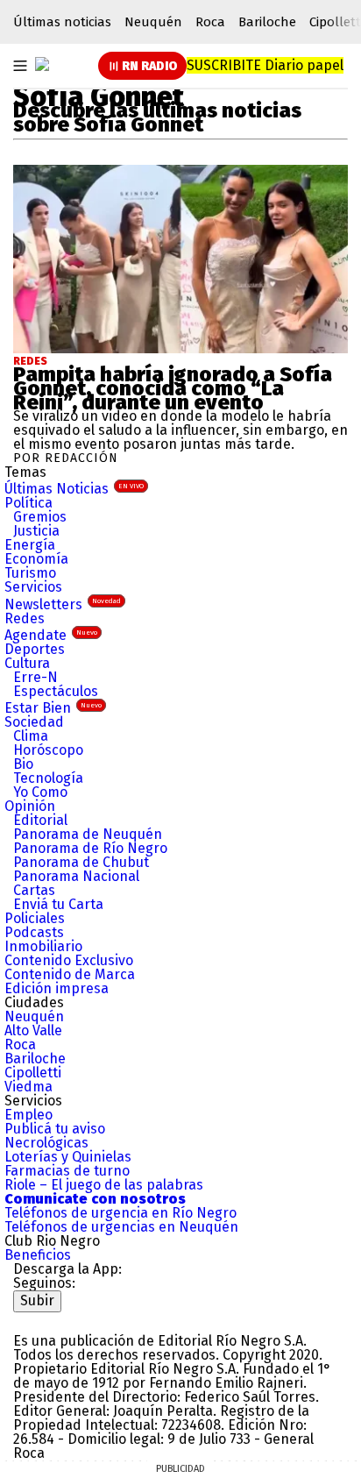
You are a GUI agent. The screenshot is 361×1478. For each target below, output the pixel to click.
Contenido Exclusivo (68, 960)
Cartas (34, 890)
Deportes (34, 649)
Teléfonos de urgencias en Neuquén (121, 1227)
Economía (36, 559)
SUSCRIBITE (265, 65)
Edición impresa (56, 988)
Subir (37, 1300)
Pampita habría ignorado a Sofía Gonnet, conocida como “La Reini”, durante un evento (172, 388)
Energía (29, 544)
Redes (30, 361)
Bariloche (267, 22)
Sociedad (34, 722)
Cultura (27, 663)
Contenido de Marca (69, 974)
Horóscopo (48, 750)
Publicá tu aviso (54, 1128)
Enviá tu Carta (58, 904)
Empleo (28, 1114)
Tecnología (48, 778)
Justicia (36, 530)
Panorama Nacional (76, 876)
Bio (23, 764)
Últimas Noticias (74, 488)
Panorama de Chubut (81, 862)
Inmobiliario (43, 946)
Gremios (40, 516)
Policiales (34, 918)
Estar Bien (53, 708)
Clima (30, 736)
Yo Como (40, 792)
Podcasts (34, 932)
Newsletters (62, 604)
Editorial (40, 820)
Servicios (33, 587)
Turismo (30, 573)
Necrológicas (46, 1142)
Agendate (50, 635)
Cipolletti (32, 1072)
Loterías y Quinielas (67, 1156)
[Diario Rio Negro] (83, 1319)
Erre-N (35, 677)
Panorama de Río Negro (90, 848)
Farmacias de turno (67, 1170)
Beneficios (37, 1255)
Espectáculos (55, 691)
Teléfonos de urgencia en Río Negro (120, 1212)
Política (28, 502)
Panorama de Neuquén (87, 834)
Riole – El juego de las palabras (103, 1184)
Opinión (29, 806)
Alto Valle (33, 1030)
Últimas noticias (62, 22)
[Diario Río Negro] (42, 64)
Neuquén (153, 22)
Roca (210, 22)
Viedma (28, 1086)
